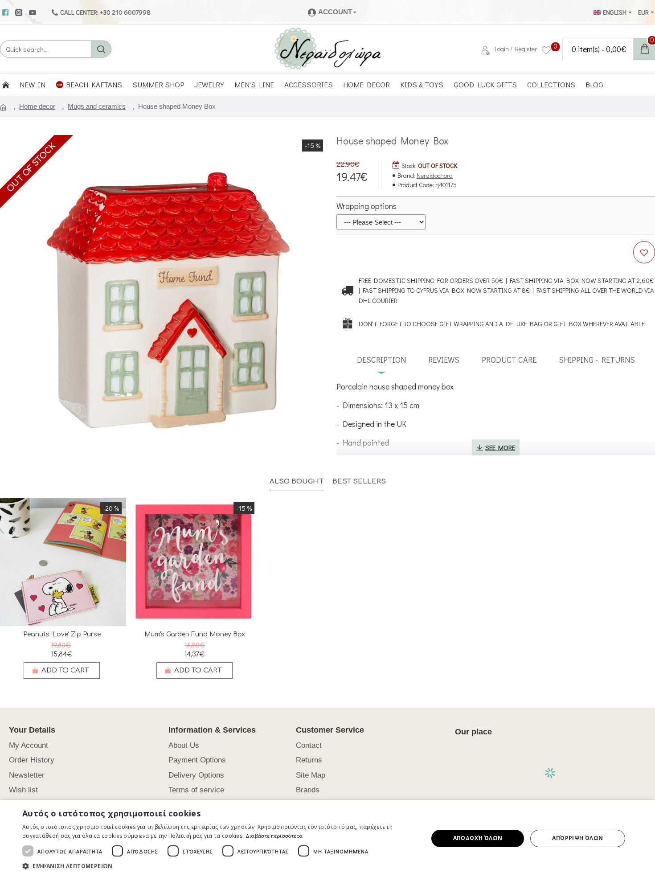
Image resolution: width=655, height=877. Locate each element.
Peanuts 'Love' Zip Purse (62, 634)
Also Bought (296, 481)
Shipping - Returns (597, 359)
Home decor (37, 106)
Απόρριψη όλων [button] (577, 838)
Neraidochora (435, 175)
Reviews (443, 359)
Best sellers (359, 481)
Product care (509, 359)
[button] (219, 865)
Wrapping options (366, 206)
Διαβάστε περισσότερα (274, 835)
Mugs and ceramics (97, 106)
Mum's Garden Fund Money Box (194, 634)
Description (381, 359)
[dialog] (327, 838)
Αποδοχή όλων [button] (478, 838)
